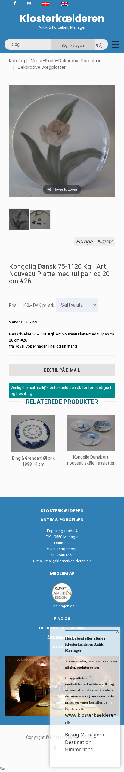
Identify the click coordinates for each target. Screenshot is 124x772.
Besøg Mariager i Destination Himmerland (84, 742)
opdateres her (88, 667)
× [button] (117, 631)
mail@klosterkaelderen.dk (68, 561)
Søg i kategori (72, 45)
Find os (62, 618)
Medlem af (62, 573)
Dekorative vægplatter (42, 67)
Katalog (17, 61)
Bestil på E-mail (62, 370)
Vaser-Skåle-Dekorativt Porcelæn (66, 61)
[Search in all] (99, 44)
